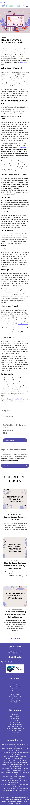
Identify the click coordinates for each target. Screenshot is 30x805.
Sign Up (5, 466)
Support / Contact (15, 722)
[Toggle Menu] (27, 6)
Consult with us (9, 440)
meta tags (23, 147)
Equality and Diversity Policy (15, 728)
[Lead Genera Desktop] (13, 6)
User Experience (23, 324)
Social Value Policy (15, 730)
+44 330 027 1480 (16, 653)
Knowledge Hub (15, 716)
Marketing (8, 430)
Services (15, 720)
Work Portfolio (15, 718)
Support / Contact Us (15, 651)
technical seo (23, 62)
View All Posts (15, 638)
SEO (5, 433)
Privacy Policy (15, 732)
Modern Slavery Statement (15, 726)
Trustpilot (3, 2)
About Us (15, 714)
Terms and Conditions (15, 724)
